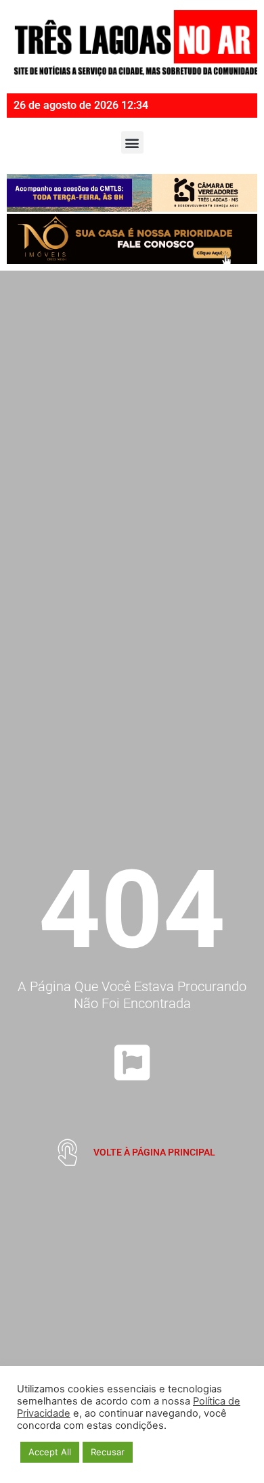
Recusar (108, 1451)
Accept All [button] (49, 1451)
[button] (132, 142)
